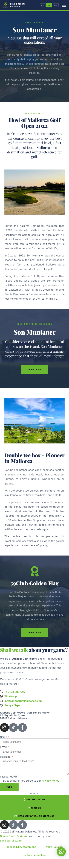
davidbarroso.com (11, 840)
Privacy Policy (50, 780)
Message (5, 756)
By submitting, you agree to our (31, 780)
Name (4, 736)
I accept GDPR (9, 776)
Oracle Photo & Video (13, 836)
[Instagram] (4, 727)
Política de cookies (34, 855)
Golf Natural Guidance (17, 5)
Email (3, 746)
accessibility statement (21, 846)
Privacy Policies (52, 846)
